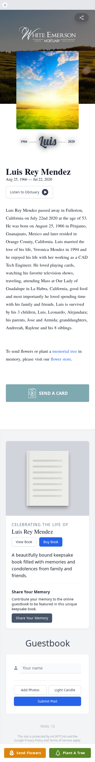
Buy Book (50, 541)
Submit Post (47, 701)
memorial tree (64, 351)
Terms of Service (60, 740)
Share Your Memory (32, 618)
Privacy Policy (34, 740)
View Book (24, 541)
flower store (61, 359)
